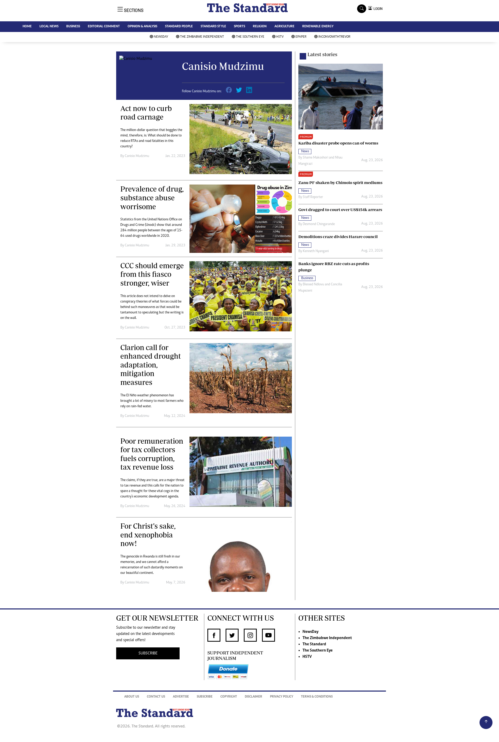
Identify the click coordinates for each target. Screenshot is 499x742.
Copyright (228, 697)
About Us (131, 697)
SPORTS (239, 26)
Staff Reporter (313, 197)
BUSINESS (73, 26)
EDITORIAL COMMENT (104, 26)
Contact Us (156, 697)
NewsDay (161, 37)
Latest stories (322, 54)
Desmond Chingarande (319, 224)
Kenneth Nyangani (316, 251)
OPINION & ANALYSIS (142, 26)
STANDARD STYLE (213, 26)
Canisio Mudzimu (137, 156)
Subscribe (205, 697)
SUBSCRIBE (148, 653)
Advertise (181, 697)
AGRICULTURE (284, 26)
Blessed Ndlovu (313, 284)
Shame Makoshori (315, 158)
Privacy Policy (281, 697)
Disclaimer (253, 697)
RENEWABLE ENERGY (317, 26)
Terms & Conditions (317, 697)
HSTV (280, 37)
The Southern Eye (250, 37)
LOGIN (377, 8)
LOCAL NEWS (49, 26)
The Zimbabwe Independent (202, 37)
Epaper (301, 37)
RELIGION (260, 26)
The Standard (314, 644)
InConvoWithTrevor (334, 37)
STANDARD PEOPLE (179, 26)
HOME (27, 26)
